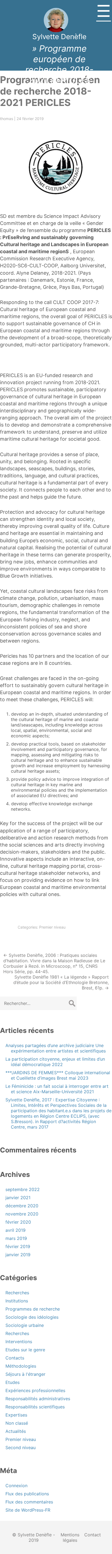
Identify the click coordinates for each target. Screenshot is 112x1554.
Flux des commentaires (29, 1502)
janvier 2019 (17, 1254)
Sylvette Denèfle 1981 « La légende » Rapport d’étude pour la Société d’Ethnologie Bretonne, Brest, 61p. (61, 982)
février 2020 (18, 1222)
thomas (6, 118)
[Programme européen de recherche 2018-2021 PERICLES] (56, 166)
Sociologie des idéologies (31, 1317)
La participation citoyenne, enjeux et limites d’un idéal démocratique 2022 (55, 1061)
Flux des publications (27, 1493)
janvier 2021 (17, 1197)
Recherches (17, 1292)
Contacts (14, 1358)
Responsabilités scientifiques (35, 1406)
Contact (92, 1534)
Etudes (12, 1382)
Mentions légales (70, 1537)
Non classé (16, 1423)
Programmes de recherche (32, 1309)
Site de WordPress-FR (27, 1510)
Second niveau (20, 1447)
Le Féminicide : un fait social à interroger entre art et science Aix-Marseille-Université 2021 (56, 1088)
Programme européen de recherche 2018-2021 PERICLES (50, 91)
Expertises (16, 1415)
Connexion (16, 1485)
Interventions (18, 1341)
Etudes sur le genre (25, 1349)
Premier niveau (52, 927)
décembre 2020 (21, 1205)
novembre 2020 (21, 1214)
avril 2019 (15, 1230)
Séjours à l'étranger (25, 1374)
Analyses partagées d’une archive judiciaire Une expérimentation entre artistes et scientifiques (55, 1048)
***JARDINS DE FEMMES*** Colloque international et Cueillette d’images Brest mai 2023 (57, 1075)
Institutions (16, 1301)
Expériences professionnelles (35, 1390)
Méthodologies (20, 1366)
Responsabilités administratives (37, 1398)
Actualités (15, 1431)
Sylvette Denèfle (59, 36)
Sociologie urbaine (24, 1325)
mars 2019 (16, 1238)
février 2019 (17, 1246)
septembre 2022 (22, 1189)
